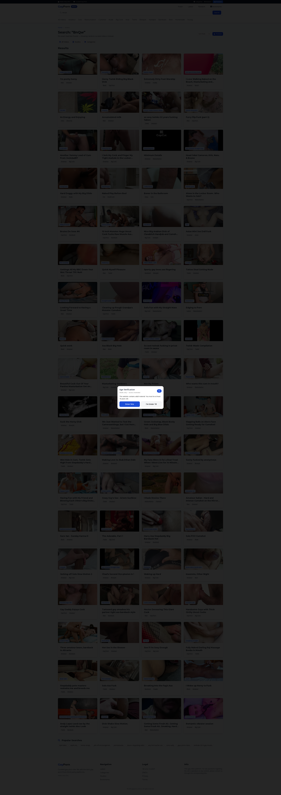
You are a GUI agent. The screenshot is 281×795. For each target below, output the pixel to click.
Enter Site (129, 404)
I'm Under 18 (151, 404)
